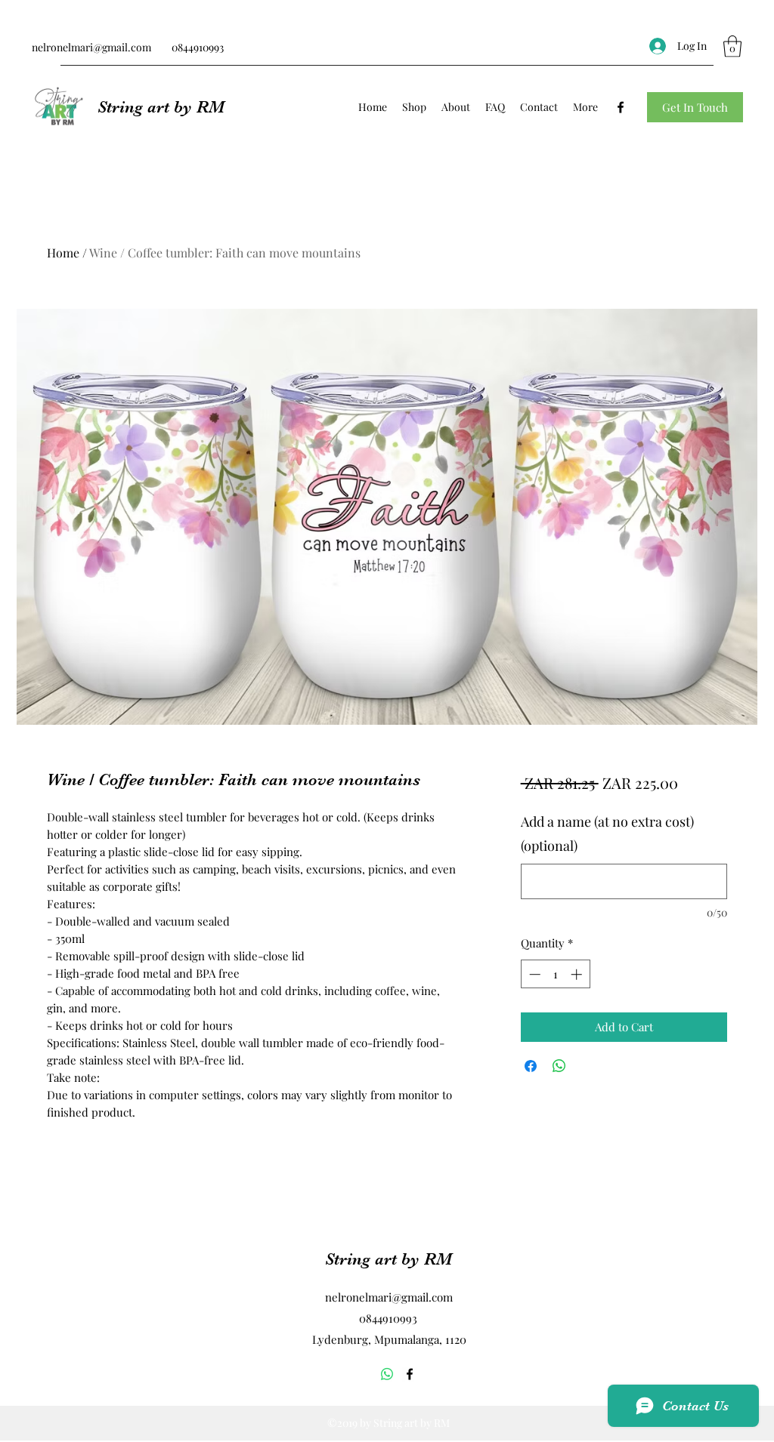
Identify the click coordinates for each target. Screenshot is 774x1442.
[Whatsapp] (387, 1374)
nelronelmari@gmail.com (91, 47)
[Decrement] (533, 974)
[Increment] (578, 974)
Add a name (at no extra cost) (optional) (607, 833)
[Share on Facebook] (531, 1066)
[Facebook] (620, 107)
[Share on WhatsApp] (559, 1066)
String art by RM (161, 106)
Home (63, 252)
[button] (732, 46)
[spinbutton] (555, 974)
